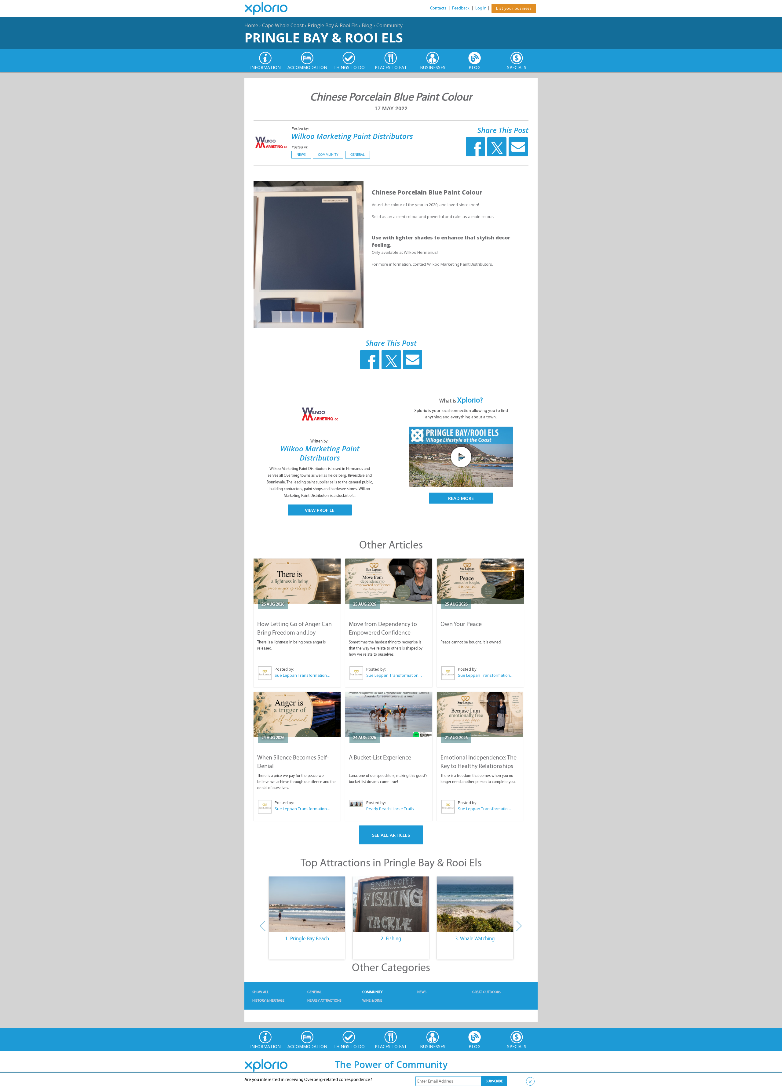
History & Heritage (268, 1000)
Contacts (438, 8)
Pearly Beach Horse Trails (390, 808)
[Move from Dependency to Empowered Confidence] (388, 581)
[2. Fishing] (391, 904)
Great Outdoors (486, 992)
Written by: (319, 441)
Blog (367, 25)
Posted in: (299, 147)
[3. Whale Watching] (475, 904)
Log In (481, 8)
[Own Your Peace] (480, 581)
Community (389, 25)
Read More (461, 498)
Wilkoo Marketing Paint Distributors (352, 136)
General (357, 154)
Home (251, 25)
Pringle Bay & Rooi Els (333, 25)
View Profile (319, 510)
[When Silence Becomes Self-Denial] (297, 714)
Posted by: (300, 128)
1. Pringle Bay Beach (307, 938)
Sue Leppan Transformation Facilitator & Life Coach (303, 675)
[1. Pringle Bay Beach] (307, 904)
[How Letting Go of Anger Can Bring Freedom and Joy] (297, 581)
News (301, 154)
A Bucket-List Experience (380, 757)
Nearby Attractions (324, 1000)
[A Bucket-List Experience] (388, 714)
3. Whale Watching (475, 938)
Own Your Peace (461, 624)
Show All (260, 992)
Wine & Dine (372, 1000)
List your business (514, 8)
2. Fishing (391, 938)
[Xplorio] (270, 8)
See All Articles (391, 835)
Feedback (461, 8)
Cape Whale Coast (283, 25)
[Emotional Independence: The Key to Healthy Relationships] (480, 714)
